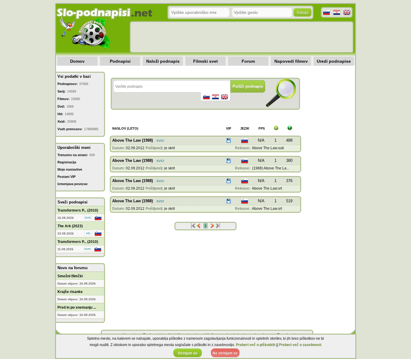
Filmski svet (205, 61)
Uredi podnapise (334, 61)
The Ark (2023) (70, 226)
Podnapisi (120, 61)
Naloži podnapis (163, 61)
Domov (77, 61)
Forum (248, 61)
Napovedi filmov (291, 61)
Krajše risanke (70, 292)
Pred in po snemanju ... (76, 307)
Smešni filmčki (70, 276)
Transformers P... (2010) (77, 210)
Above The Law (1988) (132, 140)
